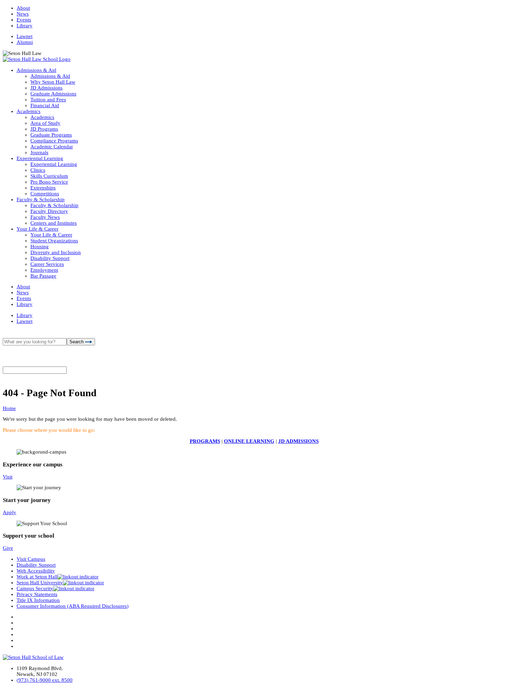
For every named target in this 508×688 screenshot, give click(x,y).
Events (24, 19)
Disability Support (49, 258)
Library (24, 25)
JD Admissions (46, 88)
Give (8, 548)
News (23, 14)
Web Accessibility (36, 571)
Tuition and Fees (48, 99)
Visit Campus (31, 559)
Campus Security (35, 588)
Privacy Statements (37, 594)
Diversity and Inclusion (55, 252)
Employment (44, 270)
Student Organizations (54, 240)
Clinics (37, 170)
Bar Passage (43, 276)
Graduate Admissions (53, 93)
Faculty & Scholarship (41, 199)
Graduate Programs (51, 135)
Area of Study (45, 123)
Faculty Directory (49, 211)
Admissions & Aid (36, 70)
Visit (7, 477)
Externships (43, 187)
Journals (39, 152)
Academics (28, 111)
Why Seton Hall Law (52, 82)
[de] (505, 685)
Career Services (47, 264)
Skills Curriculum (49, 176)
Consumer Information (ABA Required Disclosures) (73, 606)
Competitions (44, 193)
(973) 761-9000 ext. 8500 (45, 680)
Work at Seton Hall (37, 576)
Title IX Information (38, 600)
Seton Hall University (40, 582)
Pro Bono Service (49, 182)
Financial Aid (44, 105)
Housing (39, 246)
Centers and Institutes (53, 223)
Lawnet (24, 36)
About (23, 8)
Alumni (25, 42)
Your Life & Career (37, 229)
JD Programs (44, 129)
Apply (9, 512)
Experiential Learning (40, 158)
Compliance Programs (54, 140)
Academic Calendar (51, 146)
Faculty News (45, 217)
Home (9, 408)
